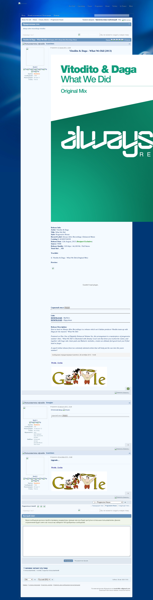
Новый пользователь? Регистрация (39, 15)
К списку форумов (34, 585)
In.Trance (123, 6)
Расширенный (131, 15)
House (107, 6)
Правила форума (88, 20)
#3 (129, 453)
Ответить (93, 34)
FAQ (119, 20)
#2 (129, 403)
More (131, 6)
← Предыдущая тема (97, 506)
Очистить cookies (46, 585)
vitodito (42, 28)
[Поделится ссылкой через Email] (38, 506)
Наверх (25, 585)
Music (35, 20)
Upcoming (81, 6)
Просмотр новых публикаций (106, 20)
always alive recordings (31, 28)
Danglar (49, 402)
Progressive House (57, 20)
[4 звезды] (120, 40)
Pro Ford (72, 6)
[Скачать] (44, 506)
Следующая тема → (124, 506)
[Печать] (41, 506)
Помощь (56, 15)
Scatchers (50, 43)
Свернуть (129, 24)
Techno (114, 6)
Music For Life (26, 20)
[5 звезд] (122, 40)
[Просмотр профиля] (35, 56)
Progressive (99, 6)
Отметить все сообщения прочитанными (66, 585)
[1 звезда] (112, 40)
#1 (129, 44)
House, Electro (44, 20)
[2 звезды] (114, 40)
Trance (89, 6)
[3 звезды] (117, 40)
